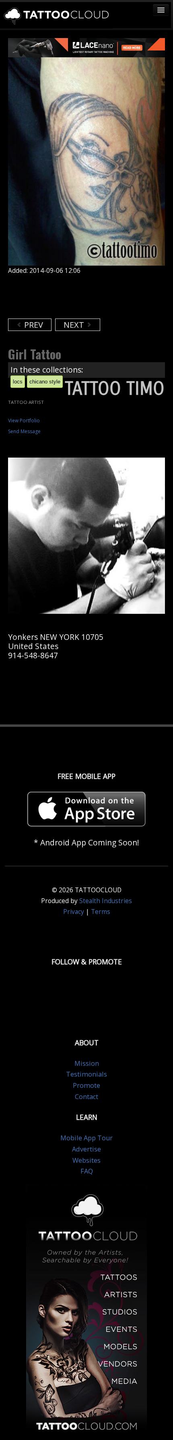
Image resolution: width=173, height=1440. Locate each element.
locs (18, 382)
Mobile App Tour (86, 1137)
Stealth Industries (105, 901)
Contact (86, 1096)
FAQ (86, 1171)
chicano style (44, 382)
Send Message (24, 431)
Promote (86, 1085)
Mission (86, 1063)
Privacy (73, 912)
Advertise (86, 1149)
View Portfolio (24, 420)
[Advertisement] (72, 296)
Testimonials (86, 1074)
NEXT (75, 324)
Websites (86, 1160)
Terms (100, 912)
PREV (32, 324)
